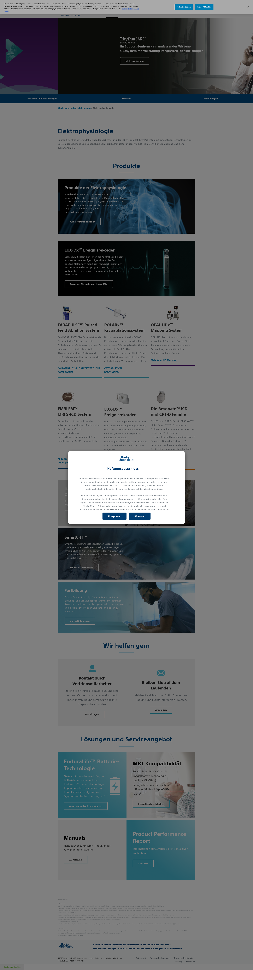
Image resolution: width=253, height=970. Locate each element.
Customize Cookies (183, 7)
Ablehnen (139, 516)
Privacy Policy (127, 9)
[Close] (248, 6)
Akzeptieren (114, 516)
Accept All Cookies (204, 7)
